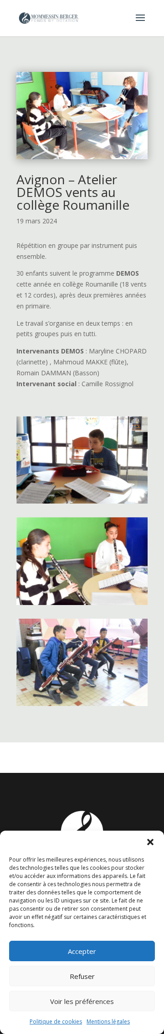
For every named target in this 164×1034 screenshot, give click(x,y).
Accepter (82, 951)
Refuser (82, 976)
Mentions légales (108, 1021)
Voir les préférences (82, 1001)
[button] (150, 842)
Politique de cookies (56, 1021)
